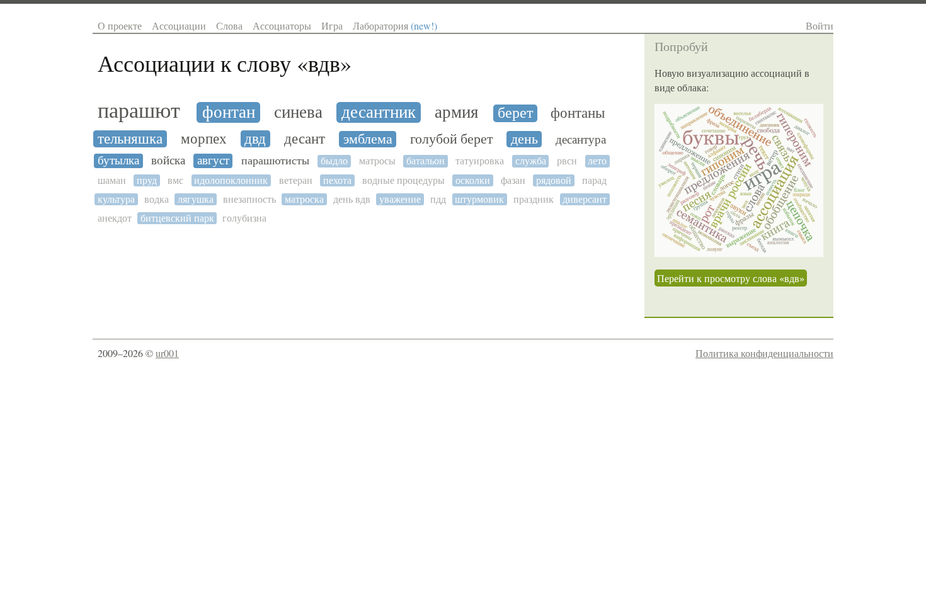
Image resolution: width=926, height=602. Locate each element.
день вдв (351, 199)
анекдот (115, 218)
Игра (332, 25)
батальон (425, 161)
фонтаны (578, 113)
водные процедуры (403, 180)
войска (168, 161)
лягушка (196, 199)
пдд (438, 199)
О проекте (120, 25)
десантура (581, 140)
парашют (139, 111)
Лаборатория (395, 25)
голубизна (244, 218)
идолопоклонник (231, 180)
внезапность (249, 199)
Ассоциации (179, 25)
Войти (819, 25)
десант (304, 138)
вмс (175, 180)
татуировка (479, 161)
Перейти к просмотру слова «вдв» (730, 278)
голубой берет (451, 139)
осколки (472, 180)
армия (456, 112)
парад (594, 180)
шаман (112, 180)
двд (255, 138)
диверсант (585, 199)
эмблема (367, 139)
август (213, 161)
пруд (147, 180)
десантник (378, 112)
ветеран (295, 180)
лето (597, 161)
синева (298, 112)
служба (530, 161)
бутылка (118, 161)
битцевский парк (177, 218)
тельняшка (130, 138)
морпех (204, 138)
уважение (400, 199)
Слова (229, 25)
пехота (337, 180)
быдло (334, 161)
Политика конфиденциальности (764, 353)
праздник (533, 199)
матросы (377, 161)
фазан (513, 180)
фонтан (228, 112)
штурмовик (479, 199)
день (524, 139)
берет (515, 113)
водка (156, 199)
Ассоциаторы (282, 25)
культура (116, 199)
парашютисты (275, 161)
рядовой (553, 180)
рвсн (567, 161)
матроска (304, 199)
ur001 (167, 353)
